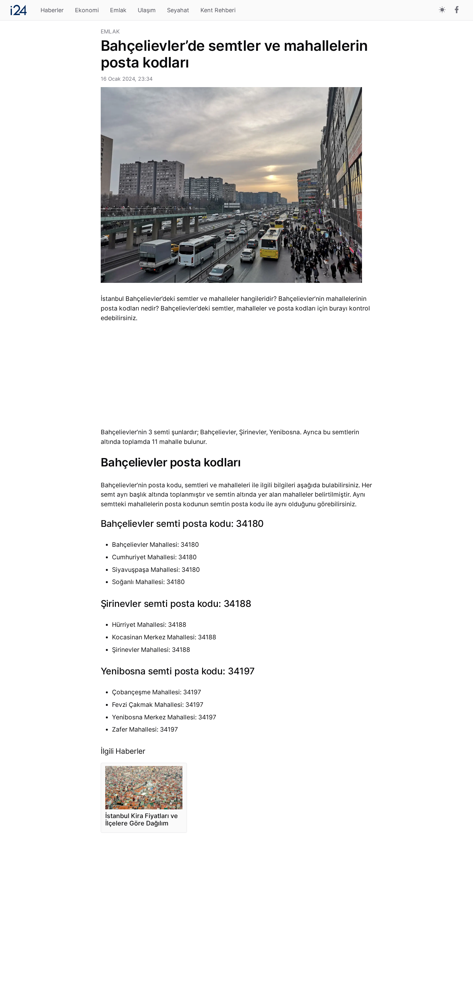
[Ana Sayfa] (19, 10)
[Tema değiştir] (442, 10)
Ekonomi (87, 10)
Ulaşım (147, 10)
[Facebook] (457, 10)
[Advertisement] (53, 125)
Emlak (118, 10)
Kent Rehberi (218, 10)
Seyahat (178, 10)
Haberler (52, 10)
